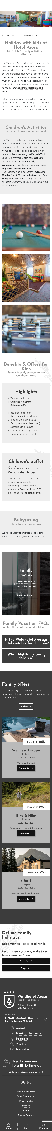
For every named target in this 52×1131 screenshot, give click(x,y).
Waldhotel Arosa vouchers (24, 1072)
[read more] (38, 1020)
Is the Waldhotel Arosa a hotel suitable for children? (26, 641)
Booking (24, 961)
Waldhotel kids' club (15, 73)
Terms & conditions (26, 1096)
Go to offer (24, 768)
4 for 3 (26, 881)
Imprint (26, 1111)
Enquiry (24, 968)
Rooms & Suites (25, 595)
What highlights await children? (26, 656)
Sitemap (26, 1106)
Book (26, 1128)
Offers (24, 707)
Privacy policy (26, 1101)
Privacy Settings (26, 1115)
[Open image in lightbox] (26, 227)
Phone (8, 1128)
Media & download (26, 1092)
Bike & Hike (26, 816)
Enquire (43, 1128)
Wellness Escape (26, 750)
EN (29, 1082)
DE (23, 1082)
